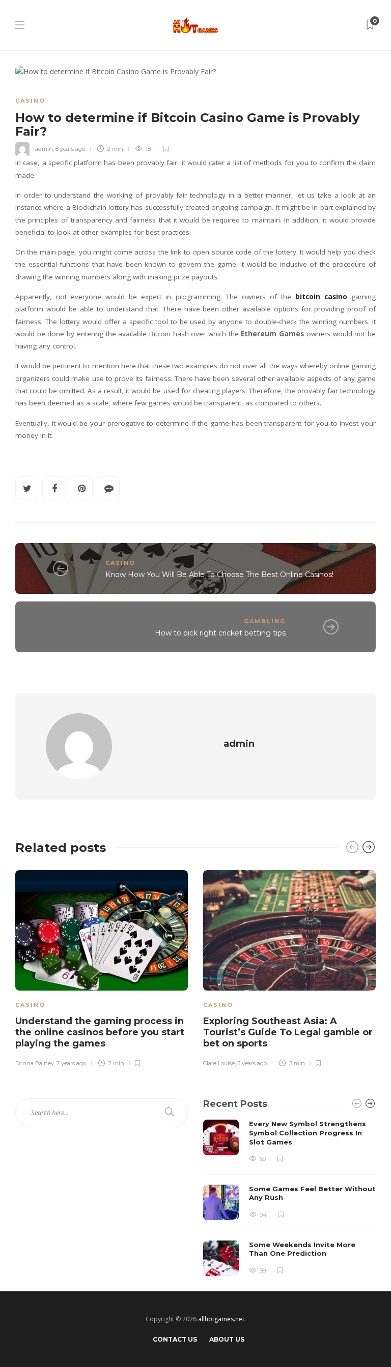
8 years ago (70, 148)
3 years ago (252, 1063)
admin (44, 148)
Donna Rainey (34, 1063)
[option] (102, 967)
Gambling (265, 621)
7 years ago (71, 1063)
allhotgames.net (221, 1319)
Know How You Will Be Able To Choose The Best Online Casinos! (219, 574)
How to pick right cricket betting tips (220, 633)
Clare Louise (219, 1063)
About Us (226, 1339)
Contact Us (175, 1339)
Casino (30, 100)
